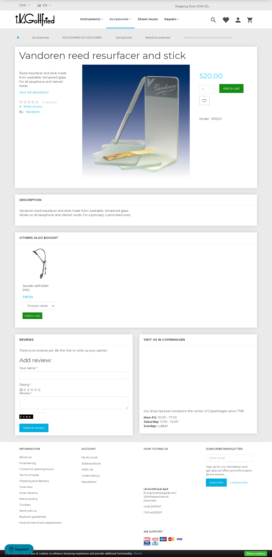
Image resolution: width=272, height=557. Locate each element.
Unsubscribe (239, 482)
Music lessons (28, 492)
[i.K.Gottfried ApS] (36, 19)
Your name (27, 368)
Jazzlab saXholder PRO (36, 288)
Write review (32, 106)
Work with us (28, 510)
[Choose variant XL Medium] (39, 306)
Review (24, 393)
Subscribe (216, 482)
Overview (26, 487)
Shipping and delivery (34, 481)
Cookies (24, 504)
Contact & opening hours (36, 469)
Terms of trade (29, 475)
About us (25, 457)
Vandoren (33, 112)
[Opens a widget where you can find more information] (19, 549)
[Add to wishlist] (204, 100)
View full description (34, 92)
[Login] (238, 19)
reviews (49, 102)
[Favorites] (225, 19)
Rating (24, 385)
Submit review (34, 428)
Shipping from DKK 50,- (192, 6)
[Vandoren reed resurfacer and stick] (136, 121)
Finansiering (27, 463)
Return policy (28, 498)
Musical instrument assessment (40, 522)
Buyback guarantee (32, 516)
